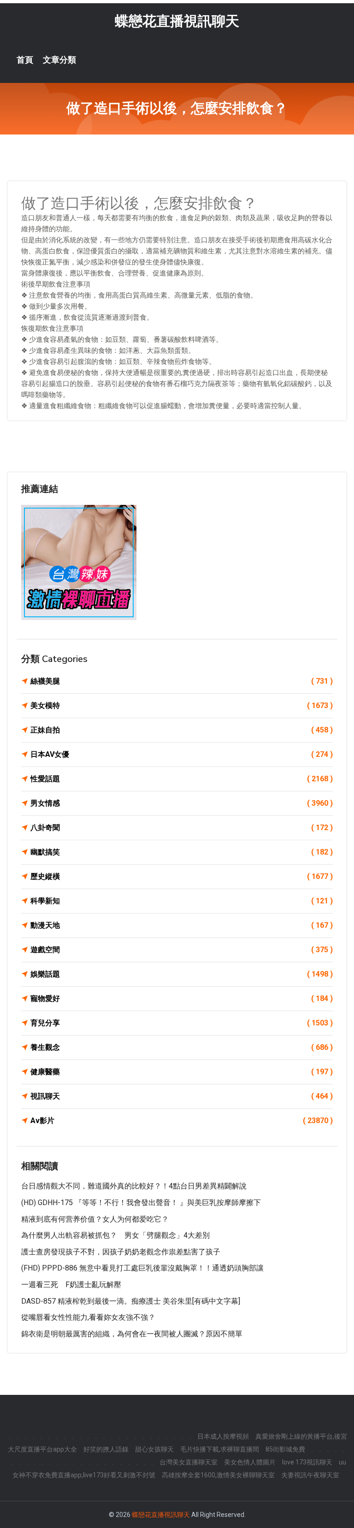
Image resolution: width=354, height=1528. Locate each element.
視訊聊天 (181, 1096)
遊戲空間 (181, 949)
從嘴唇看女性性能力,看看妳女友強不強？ (88, 1317)
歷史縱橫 (181, 876)
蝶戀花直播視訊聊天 (177, 21)
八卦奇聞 (181, 827)
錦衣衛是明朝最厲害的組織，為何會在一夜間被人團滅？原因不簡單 (131, 1333)
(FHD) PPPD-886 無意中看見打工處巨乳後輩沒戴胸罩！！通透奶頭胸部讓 (142, 1268)
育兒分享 (181, 1023)
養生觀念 (181, 1047)
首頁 (25, 59)
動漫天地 (181, 925)
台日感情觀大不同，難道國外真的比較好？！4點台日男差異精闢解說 (134, 1186)
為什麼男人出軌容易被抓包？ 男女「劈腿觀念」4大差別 (115, 1235)
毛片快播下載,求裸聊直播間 (219, 1449)
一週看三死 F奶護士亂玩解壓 (71, 1284)
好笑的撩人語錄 (106, 1449)
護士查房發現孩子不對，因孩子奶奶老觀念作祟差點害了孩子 (120, 1251)
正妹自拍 (181, 730)
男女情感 (181, 803)
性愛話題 (181, 778)
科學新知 (181, 900)
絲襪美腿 (181, 681)
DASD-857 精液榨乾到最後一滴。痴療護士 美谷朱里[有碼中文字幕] (130, 1301)
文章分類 (59, 59)
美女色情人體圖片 (250, 1462)
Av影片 (181, 1120)
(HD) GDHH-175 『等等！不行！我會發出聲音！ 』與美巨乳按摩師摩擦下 (141, 1202)
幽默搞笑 (181, 852)
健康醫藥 (181, 1071)
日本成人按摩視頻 (223, 1436)
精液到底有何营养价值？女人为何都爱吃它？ (95, 1219)
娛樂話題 (181, 974)
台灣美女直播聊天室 (188, 1462)
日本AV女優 (181, 754)
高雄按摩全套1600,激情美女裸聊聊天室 (218, 1475)
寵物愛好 (181, 998)
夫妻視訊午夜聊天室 (310, 1475)
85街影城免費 (285, 1449)
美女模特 (181, 705)
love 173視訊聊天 (307, 1462)
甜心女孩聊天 (154, 1449)
